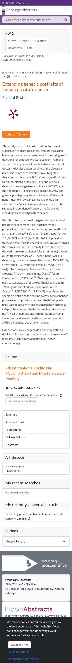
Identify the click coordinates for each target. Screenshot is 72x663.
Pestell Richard (15, 541)
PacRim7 (9, 72)
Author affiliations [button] (16, 134)
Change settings (19, 651)
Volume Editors (15, 437)
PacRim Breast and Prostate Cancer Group (32, 395)
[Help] (66, 19)
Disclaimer (14, 470)
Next (23, 40)
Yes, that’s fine (19, 644)
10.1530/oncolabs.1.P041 (16, 59)
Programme (13, 429)
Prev (12, 40)
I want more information (24, 658)
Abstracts (12, 444)
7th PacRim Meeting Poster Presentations (44, 72)
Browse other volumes (22, 401)
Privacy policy (44, 588)
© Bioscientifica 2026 (19, 588)
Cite (29, 47)
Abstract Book (15, 422)
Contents (16, 47)
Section (41, 40)
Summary (11, 414)
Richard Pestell (15, 97)
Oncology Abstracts (21, 10)
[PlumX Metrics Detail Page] (13, 114)
